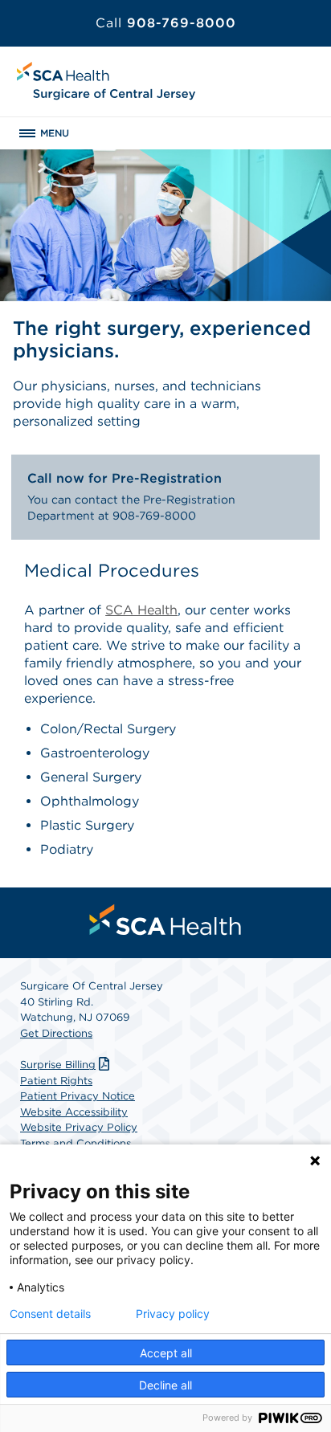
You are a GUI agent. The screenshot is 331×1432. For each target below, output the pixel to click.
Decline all (165, 1385)
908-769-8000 (166, 23)
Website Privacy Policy (78, 1127)
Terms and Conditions (75, 1143)
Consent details (50, 1314)
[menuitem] (165, 919)
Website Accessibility (74, 1112)
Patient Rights (56, 1081)
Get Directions (56, 1033)
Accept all (166, 1353)
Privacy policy (173, 1314)
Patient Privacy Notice (77, 1096)
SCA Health (141, 610)
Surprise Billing (58, 1065)
